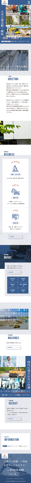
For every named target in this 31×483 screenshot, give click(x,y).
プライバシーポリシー (19, 478)
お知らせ (5, 446)
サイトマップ (10, 478)
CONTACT (12, 474)
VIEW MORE (12, 237)
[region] (15, 24)
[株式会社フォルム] (5, 2)
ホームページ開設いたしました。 (21, 446)
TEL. (15, 470)
